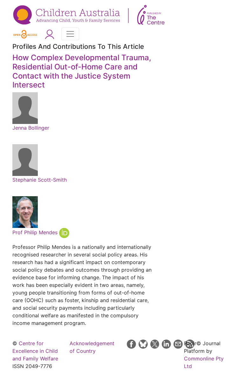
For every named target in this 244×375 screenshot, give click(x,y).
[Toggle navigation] (70, 34)
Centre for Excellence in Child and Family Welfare (35, 351)
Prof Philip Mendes (35, 233)
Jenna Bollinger (30, 128)
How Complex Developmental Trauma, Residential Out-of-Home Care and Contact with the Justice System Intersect (81, 71)
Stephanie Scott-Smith (39, 180)
